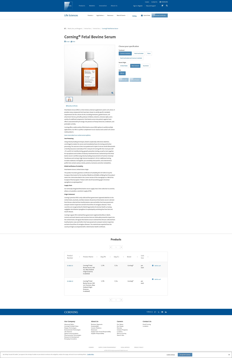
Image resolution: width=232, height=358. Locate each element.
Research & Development (71, 337)
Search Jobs (120, 335)
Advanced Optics (69, 324)
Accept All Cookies (185, 354)
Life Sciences (71, 15)
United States (124, 66)
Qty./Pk (103, 257)
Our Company (69, 321)
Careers (147, 2)
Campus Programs (122, 330)
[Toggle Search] (167, 6)
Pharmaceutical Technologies (72, 335)
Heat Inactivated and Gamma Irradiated (131, 58)
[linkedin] (165, 312)
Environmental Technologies (72, 330)
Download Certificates (160, 15)
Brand (129, 257)
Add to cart (157, 265)
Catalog (134, 16)
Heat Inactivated (138, 53)
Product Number (70, 256)
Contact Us (154, 2)
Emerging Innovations (70, 339)
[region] (116, 355)
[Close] (229, 355)
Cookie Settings (171, 354)
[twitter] (158, 312)
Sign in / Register (138, 6)
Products (82, 6)
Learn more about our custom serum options (77, 135)
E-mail (68, 41)
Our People (120, 326)
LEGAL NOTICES (125, 347)
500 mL (122, 73)
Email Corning (147, 324)
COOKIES (91, 347)
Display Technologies (70, 328)
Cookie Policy (90, 354)
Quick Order (147, 15)
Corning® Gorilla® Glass (71, 326)
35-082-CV (70, 265)
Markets (92, 6)
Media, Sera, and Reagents (75, 28)
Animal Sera (87, 28)
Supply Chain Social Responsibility (101, 331)
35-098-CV (70, 281)
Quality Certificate (72, 106)
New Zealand (135, 66)
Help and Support (151, 6)
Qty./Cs (116, 257)
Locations (119, 331)
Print (73, 41)
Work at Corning (121, 333)
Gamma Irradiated (125, 53)
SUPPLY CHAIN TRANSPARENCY (107, 347)
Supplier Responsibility (97, 333)
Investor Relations (96, 328)
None (148, 53)
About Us (114, 6)
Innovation (103, 6)
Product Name (88, 257)
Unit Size (142, 257)
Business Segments (96, 324)
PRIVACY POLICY (138, 347)
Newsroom (94, 330)
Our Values (120, 324)
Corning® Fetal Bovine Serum (110, 28)
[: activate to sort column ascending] (158, 257)
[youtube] (162, 312)
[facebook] (155, 312)
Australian (146, 66)
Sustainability (95, 326)
